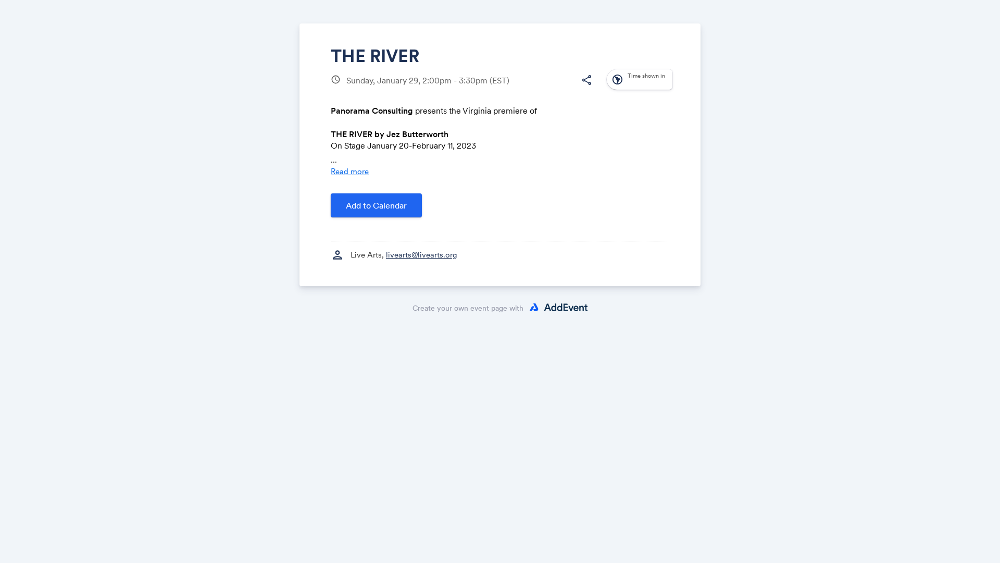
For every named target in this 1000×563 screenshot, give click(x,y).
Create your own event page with (468, 308)
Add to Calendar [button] (376, 205)
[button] (586, 80)
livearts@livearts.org (421, 255)
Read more (350, 171)
